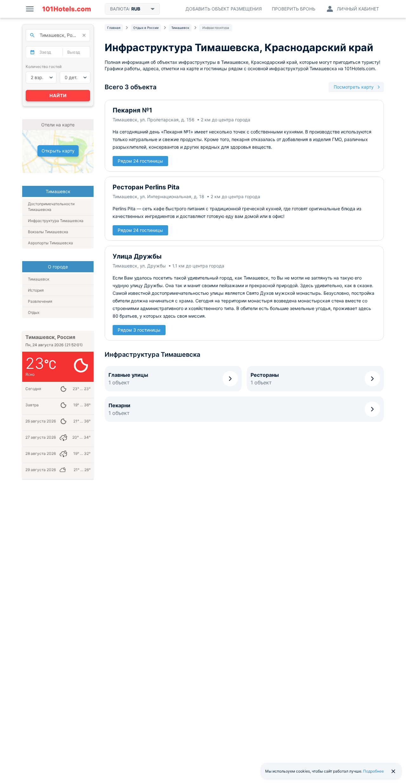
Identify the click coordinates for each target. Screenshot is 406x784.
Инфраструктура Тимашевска (55, 220)
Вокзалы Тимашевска (48, 231)
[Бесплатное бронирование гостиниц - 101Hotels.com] (66, 9)
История (36, 290)
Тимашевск (38, 279)
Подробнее (373, 771)
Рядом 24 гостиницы (140, 161)
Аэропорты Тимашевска (50, 242)
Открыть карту (58, 150)
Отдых (33, 312)
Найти (58, 95)
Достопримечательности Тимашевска (51, 206)
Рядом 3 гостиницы (139, 330)
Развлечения (40, 301)
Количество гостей (44, 66)
